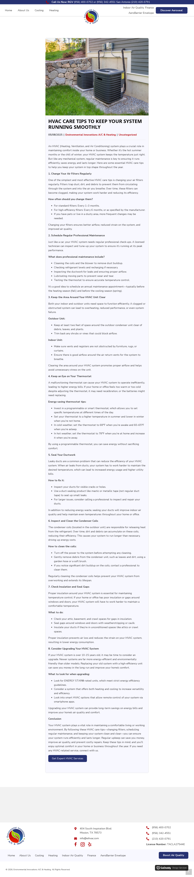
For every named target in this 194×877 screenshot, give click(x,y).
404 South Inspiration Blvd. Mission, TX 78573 (96, 831)
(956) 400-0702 (83, 2)
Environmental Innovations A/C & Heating (90, 134)
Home (11, 855)
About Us (25, 855)
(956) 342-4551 (106, 2)
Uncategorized (128, 134)
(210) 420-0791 (140, 2)
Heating (53, 855)
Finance (91, 855)
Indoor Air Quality (72, 855)
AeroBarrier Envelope (113, 855)
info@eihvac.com (89, 838)
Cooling (39, 855)
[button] (171, 10)
